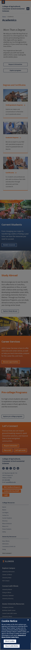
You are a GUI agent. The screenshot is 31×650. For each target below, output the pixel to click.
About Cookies (10, 641)
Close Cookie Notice (11, 646)
